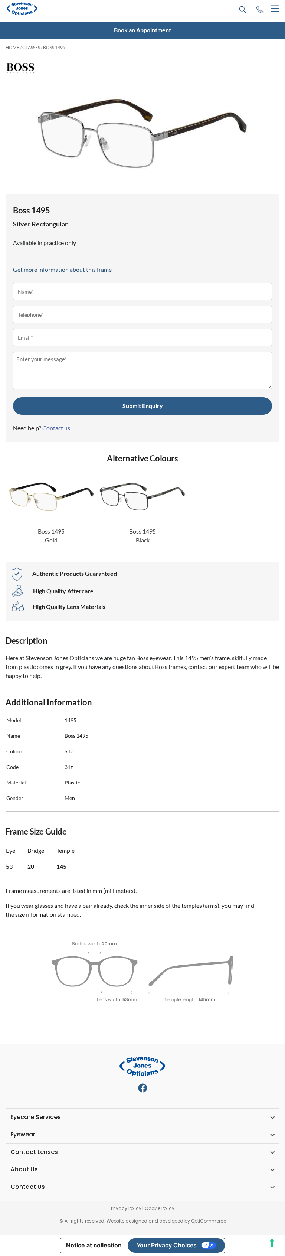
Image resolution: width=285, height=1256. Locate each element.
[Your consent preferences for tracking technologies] (272, 1243)
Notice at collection (94, 1245)
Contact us (56, 427)
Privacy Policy (126, 1208)
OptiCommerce (208, 1221)
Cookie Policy (159, 1208)
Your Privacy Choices (167, 1245)
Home (12, 47)
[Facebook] (142, 1088)
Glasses (31, 47)
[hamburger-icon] (274, 9)
